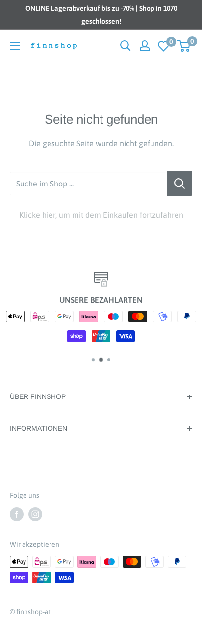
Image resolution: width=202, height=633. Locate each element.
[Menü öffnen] (15, 46)
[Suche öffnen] (125, 45)
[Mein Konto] (145, 45)
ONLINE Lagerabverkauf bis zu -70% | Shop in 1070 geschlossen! (101, 14)
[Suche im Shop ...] (179, 183)
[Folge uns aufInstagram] (35, 514)
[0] (163, 46)
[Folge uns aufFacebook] (17, 514)
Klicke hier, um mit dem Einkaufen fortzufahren (101, 215)
